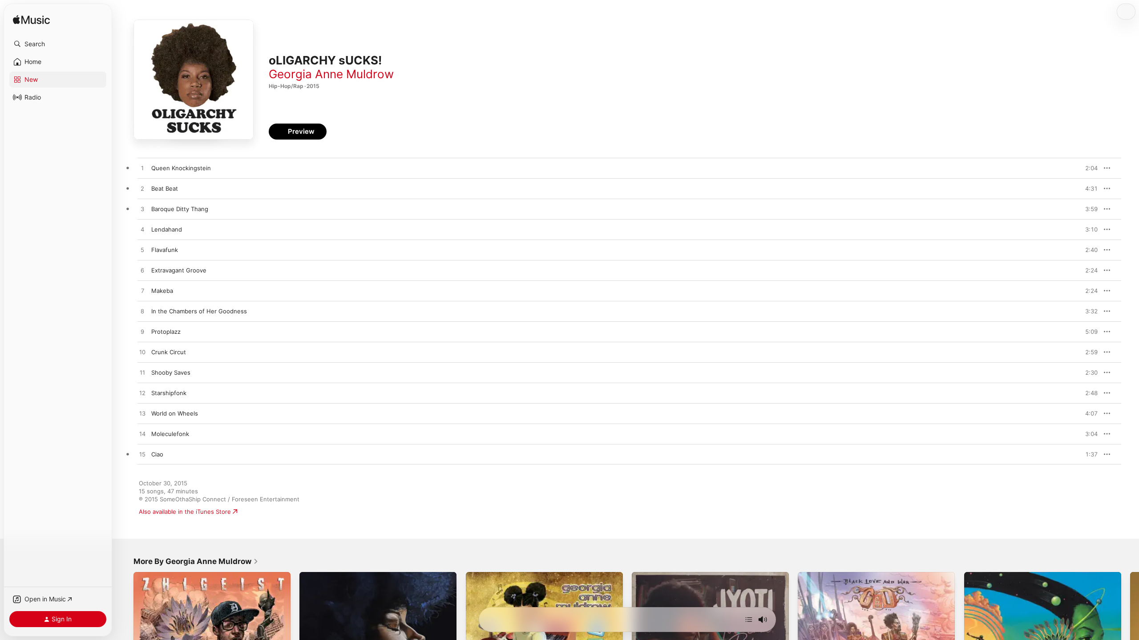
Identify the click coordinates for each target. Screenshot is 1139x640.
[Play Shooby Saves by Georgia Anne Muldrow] (142, 373)
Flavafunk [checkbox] (164, 249)
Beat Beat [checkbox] (164, 188)
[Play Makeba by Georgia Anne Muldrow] (142, 291)
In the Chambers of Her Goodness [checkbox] (199, 311)
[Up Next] (748, 619)
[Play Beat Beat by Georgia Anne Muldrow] (142, 189)
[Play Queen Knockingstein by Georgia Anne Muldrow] (142, 168)
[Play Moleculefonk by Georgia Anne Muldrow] (142, 434)
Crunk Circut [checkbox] (168, 352)
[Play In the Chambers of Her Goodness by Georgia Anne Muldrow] (142, 312)
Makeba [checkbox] (162, 290)
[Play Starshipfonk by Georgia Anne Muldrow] (142, 393)
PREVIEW (1088, 168)
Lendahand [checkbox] (166, 229)
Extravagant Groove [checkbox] (178, 270)
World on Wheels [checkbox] (174, 413)
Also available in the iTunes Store (185, 511)
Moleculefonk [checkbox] (170, 433)
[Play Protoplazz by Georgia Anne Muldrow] (142, 332)
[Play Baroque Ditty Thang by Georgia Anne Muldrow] (142, 209)
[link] (195, 561)
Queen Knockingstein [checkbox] (181, 168)
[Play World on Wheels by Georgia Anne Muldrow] (142, 414)
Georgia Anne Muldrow (331, 74)
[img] (31, 20)
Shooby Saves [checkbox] (170, 372)
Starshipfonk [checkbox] (168, 392)
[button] (58, 44)
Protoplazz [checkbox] (166, 331)
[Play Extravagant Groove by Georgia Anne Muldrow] (142, 271)
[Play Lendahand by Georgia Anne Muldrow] (142, 230)
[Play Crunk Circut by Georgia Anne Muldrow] (142, 352)
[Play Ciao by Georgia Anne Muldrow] (142, 455)
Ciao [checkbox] (157, 454)
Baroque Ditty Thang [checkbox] (179, 208)
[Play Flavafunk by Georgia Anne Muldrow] (142, 250)
